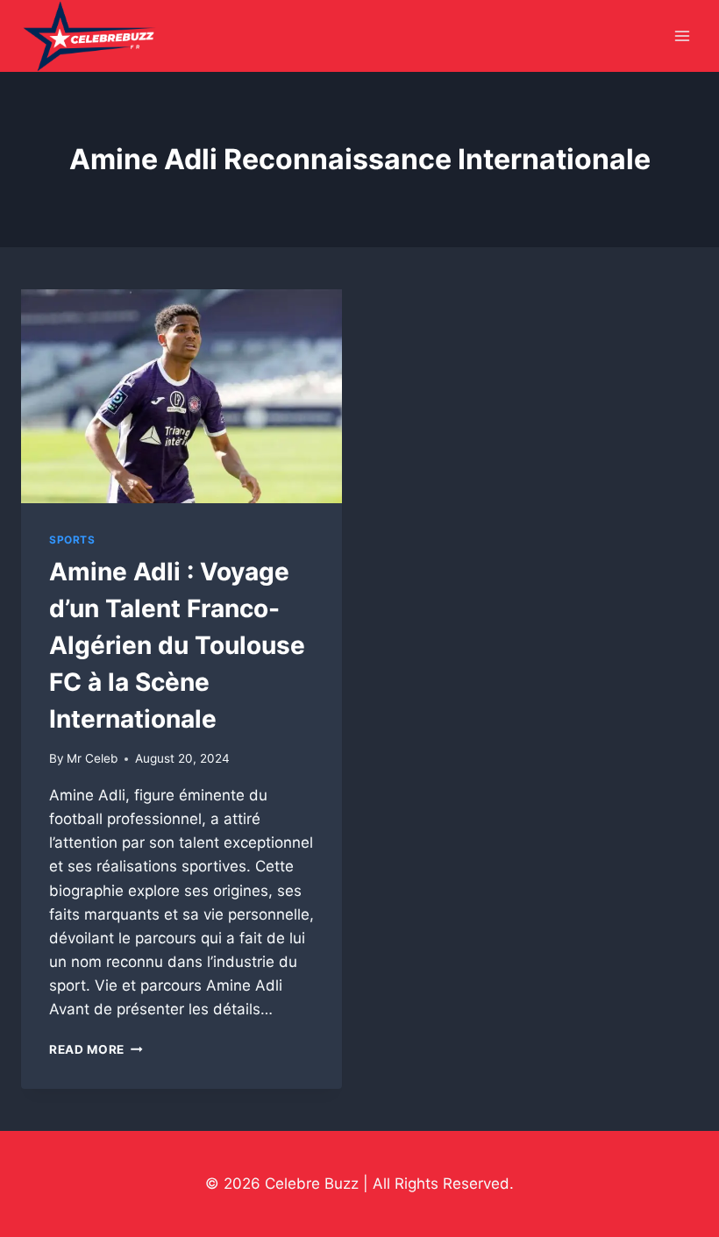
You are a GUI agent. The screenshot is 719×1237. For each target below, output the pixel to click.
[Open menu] (682, 36)
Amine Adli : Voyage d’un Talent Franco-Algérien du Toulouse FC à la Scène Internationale (177, 645)
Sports (72, 539)
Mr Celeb (92, 758)
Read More (96, 1049)
